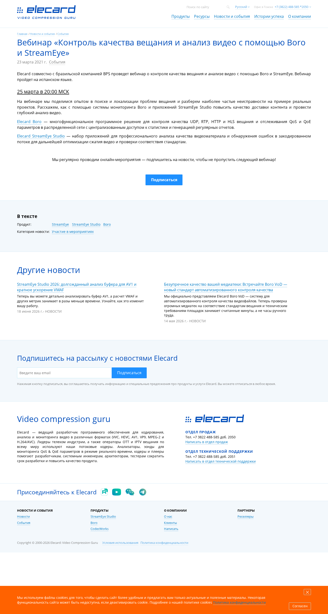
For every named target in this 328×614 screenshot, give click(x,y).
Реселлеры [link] (245, 517)
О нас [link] (168, 517)
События (57, 62)
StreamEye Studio (86, 224)
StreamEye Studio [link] (103, 517)
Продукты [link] (180, 16)
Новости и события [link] (232, 16)
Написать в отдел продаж (206, 442)
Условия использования (120, 543)
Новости (53, 311)
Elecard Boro (29, 121)
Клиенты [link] (170, 523)
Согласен (300, 606)
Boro (107, 224)
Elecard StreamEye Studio (41, 136)
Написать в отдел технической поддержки (220, 461)
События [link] (63, 34)
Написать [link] (171, 529)
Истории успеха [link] (269, 16)
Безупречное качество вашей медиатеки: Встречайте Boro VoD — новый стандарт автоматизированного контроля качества (225, 287)
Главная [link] (22, 34)
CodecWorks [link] (100, 529)
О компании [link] (299, 16)
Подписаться (129, 372)
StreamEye (60, 224)
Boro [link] (94, 523)
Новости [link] (23, 517)
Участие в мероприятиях (73, 231)
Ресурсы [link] (202, 16)
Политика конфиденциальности (164, 543)
